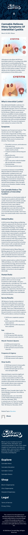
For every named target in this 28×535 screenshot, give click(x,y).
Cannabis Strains (6, 474)
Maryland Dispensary (8, 492)
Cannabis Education (8, 467)
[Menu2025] (14, 14)
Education (13, 411)
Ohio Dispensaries (7, 488)
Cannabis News (6, 463)
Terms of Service (6, 502)
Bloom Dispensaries (7, 485)
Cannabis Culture (7, 471)
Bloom (13, 33)
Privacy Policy (5, 506)
